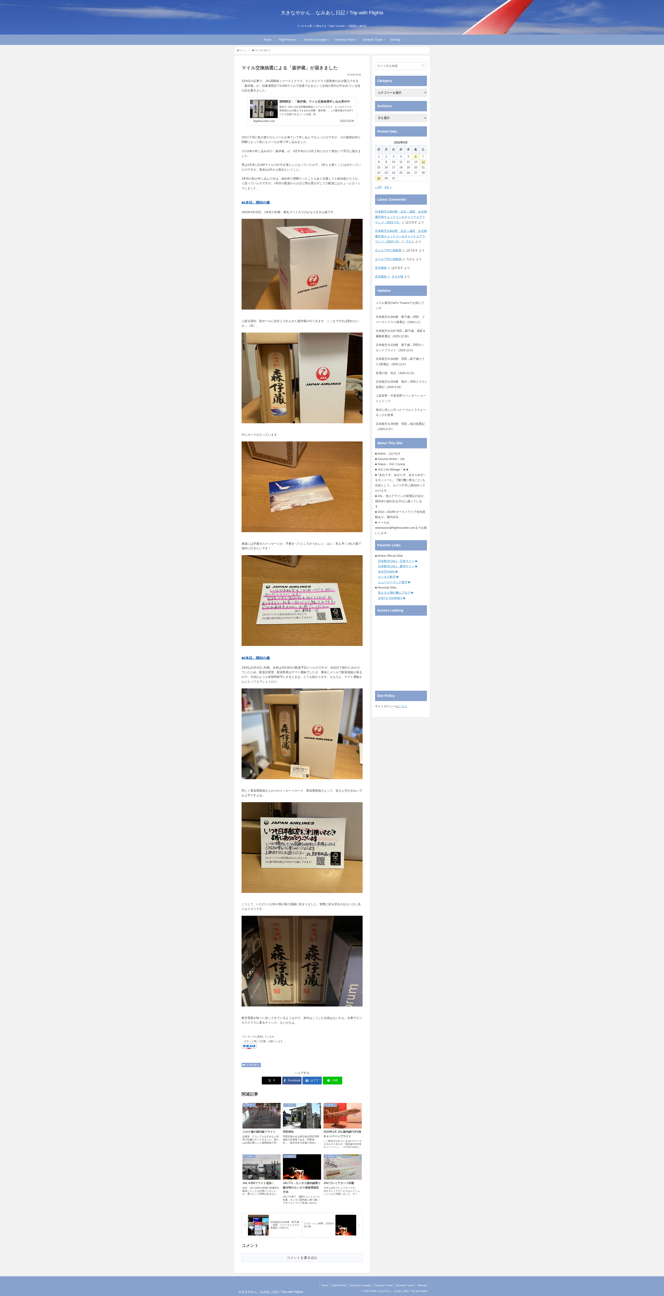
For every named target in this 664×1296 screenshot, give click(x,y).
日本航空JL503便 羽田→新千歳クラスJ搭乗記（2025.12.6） (400, 361)
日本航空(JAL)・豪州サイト (396, 566)
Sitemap (421, 1285)
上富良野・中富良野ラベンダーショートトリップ (401, 398)
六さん (409, 241)
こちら (403, 706)
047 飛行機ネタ (252, 1065)
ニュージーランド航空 (392, 582)
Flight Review (339, 1285)
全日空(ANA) (386, 571)
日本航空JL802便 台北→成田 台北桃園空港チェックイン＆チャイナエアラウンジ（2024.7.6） (401, 217)
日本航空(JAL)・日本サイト (396, 561)
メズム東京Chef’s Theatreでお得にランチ (400, 305)
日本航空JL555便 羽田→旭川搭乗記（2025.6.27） (400, 426)
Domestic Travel (405, 1285)
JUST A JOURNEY (390, 598)
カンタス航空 (387, 577)
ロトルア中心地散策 (388, 250)
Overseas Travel (384, 1285)
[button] (423, 66)
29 (378, 178)
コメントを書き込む (302, 1258)
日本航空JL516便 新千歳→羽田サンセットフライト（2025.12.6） (400, 347)
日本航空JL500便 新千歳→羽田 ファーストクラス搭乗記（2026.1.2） (400, 319)
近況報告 (381, 267)
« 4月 (378, 187)
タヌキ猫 (397, 276)
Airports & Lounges (360, 1285)
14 (423, 162)
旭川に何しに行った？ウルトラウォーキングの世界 (401, 412)
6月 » (388, 187)
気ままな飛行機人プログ (394, 592)
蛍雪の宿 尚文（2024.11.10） (396, 373)
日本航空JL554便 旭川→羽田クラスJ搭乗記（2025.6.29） (401, 384)
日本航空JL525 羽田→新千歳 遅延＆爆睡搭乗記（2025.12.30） (401, 333)
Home (324, 1285)
